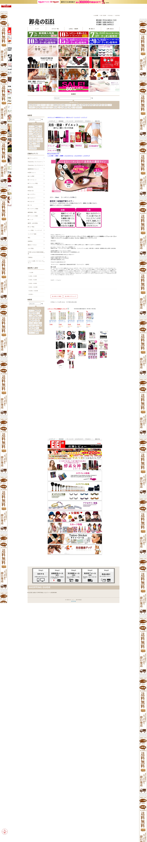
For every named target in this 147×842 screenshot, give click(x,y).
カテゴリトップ (51, 117)
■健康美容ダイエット (60, 117)
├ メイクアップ (86, 155)
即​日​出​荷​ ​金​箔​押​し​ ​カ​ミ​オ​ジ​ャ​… (52, 322)
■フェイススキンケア (53, 153)
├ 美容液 (61, 155)
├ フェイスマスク (78, 155)
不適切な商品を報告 (72, 302)
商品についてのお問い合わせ (58, 302)
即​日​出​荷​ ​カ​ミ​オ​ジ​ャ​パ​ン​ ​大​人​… (62, 322)
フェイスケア (77, 117)
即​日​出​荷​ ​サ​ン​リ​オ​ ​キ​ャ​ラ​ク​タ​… (89, 322)
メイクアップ (84, 117)
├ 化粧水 (56, 155)
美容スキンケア (69, 117)
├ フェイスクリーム (68, 155)
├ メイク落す (50, 155)
